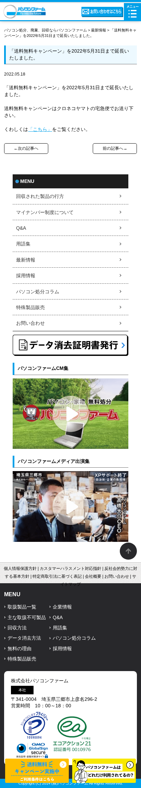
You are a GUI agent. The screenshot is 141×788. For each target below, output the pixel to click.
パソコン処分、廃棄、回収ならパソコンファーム (46, 30)
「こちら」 (40, 129)
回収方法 (17, 627)
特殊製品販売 (30, 307)
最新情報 (98, 30)
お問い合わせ (30, 323)
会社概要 (93, 576)
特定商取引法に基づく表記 (57, 576)
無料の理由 (19, 648)
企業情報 (62, 607)
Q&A (21, 228)
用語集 (23, 243)
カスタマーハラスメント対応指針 (70, 568)
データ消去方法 (24, 638)
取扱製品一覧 (22, 607)
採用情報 (25, 275)
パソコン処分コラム (37, 291)
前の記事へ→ (115, 148)
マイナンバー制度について (45, 212)
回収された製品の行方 (40, 196)
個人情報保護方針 (20, 568)
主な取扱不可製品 (27, 617)
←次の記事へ (26, 148)
